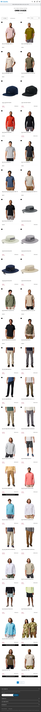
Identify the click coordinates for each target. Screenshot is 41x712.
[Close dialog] (39, 343)
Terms (37, 368)
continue (30, 364)
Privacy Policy (34, 368)
